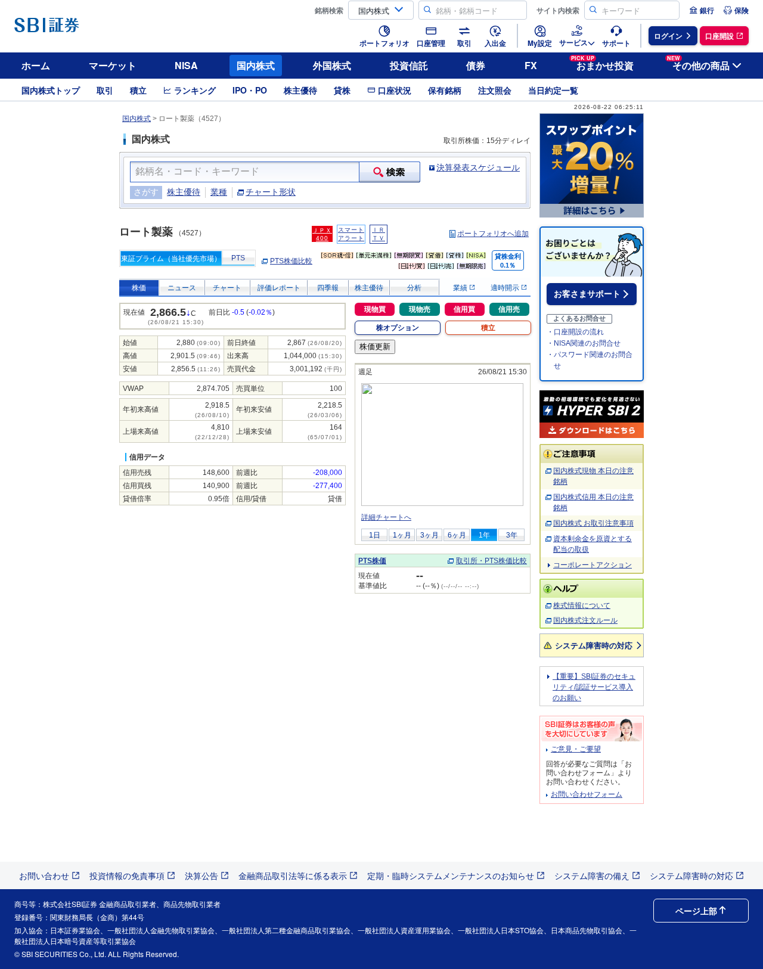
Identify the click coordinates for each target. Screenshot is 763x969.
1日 (374, 535)
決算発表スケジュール (478, 167)
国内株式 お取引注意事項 (593, 523)
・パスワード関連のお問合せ (589, 360)
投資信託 (409, 65)
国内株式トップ (50, 90)
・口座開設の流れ (575, 332)
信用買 (464, 309)
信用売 (509, 309)
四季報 (328, 288)
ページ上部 (696, 911)
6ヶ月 (457, 535)
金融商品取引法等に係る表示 (292, 875)
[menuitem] (701, 10)
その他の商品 (698, 63)
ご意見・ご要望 (576, 749)
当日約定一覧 (553, 90)
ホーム (35, 65)
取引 (105, 90)
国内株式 (256, 65)
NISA (186, 65)
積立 (138, 90)
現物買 (375, 309)
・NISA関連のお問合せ (584, 343)
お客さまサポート (587, 294)
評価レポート (279, 288)
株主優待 (300, 90)
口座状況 (394, 90)
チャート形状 (271, 192)
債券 (475, 65)
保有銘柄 (444, 90)
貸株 (342, 90)
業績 (461, 288)
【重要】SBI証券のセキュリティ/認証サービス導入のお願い (594, 687)
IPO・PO (249, 90)
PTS (238, 258)
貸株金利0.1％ (508, 261)
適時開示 (506, 288)
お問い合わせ (44, 875)
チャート (227, 288)
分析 (414, 288)
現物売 (419, 309)
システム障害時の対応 (593, 645)
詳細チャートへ (386, 517)
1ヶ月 (402, 535)
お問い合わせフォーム (586, 794)
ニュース (182, 288)
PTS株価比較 (291, 261)
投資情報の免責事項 (127, 875)
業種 (218, 192)
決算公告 (201, 875)
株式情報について (581, 605)
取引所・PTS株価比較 (491, 561)
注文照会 (494, 90)
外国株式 (332, 65)
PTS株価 (372, 561)
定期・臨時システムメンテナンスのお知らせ (450, 875)
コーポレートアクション (592, 565)
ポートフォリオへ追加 (493, 233)
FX (531, 65)
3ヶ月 (429, 535)
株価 (139, 288)
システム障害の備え (591, 875)
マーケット (113, 65)
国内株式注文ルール (585, 620)
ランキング (195, 90)
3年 (511, 535)
